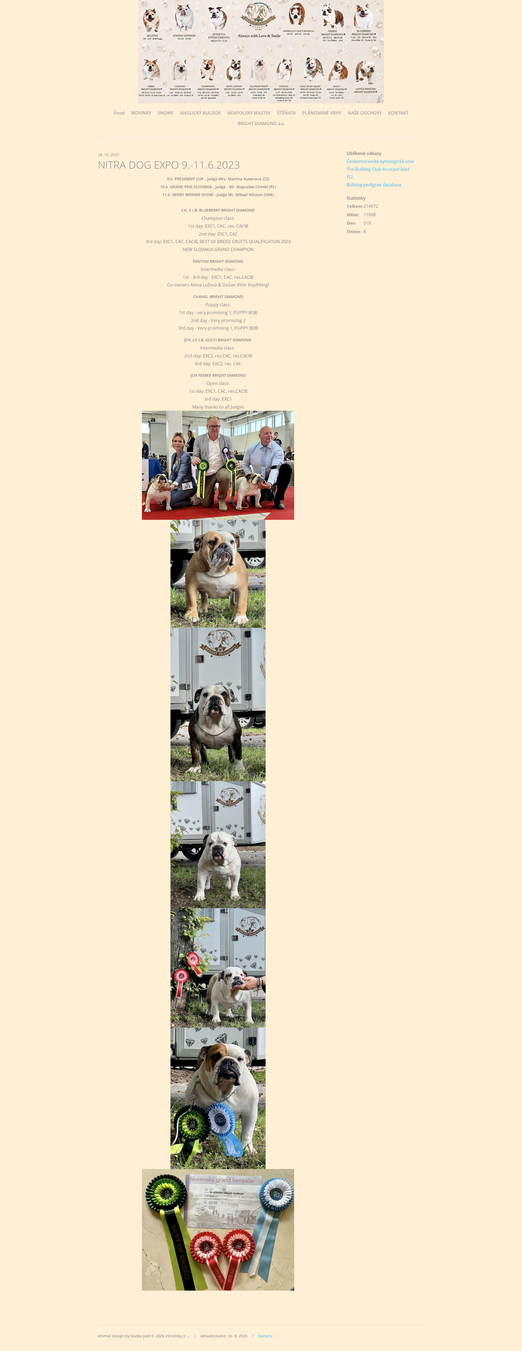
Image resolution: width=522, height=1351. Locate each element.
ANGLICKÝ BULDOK (200, 113)
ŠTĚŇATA (286, 113)
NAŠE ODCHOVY (365, 113)
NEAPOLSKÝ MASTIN (249, 113)
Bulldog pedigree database (374, 185)
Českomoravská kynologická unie (380, 161)
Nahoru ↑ (266, 1335)
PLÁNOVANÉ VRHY (321, 113)
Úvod (119, 113)
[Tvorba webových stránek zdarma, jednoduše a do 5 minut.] (189, 1336)
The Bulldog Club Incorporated (378, 169)
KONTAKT (398, 113)
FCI (350, 177)
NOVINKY (141, 113)
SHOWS (165, 113)
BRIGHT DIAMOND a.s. (261, 123)
